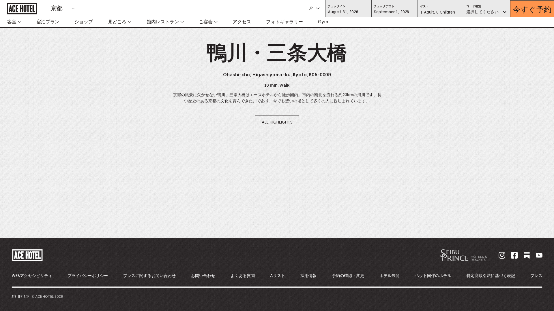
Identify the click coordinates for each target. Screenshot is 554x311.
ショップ (83, 22)
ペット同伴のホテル (433, 276)
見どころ (117, 22)
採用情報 (308, 276)
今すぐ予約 (532, 8)
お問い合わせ (203, 276)
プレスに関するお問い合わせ (149, 276)
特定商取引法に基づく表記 (491, 276)
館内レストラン (163, 22)
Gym (323, 22)
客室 (11, 22)
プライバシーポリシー (88, 276)
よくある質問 (243, 276)
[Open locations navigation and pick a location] (73, 8)
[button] (348, 11)
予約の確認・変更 (348, 276)
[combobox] (487, 12)
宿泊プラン (47, 22)
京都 (56, 8)
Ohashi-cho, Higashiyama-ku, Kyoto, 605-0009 (277, 75)
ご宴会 (206, 22)
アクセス (242, 22)
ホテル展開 (389, 276)
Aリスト (277, 276)
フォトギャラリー (284, 22)
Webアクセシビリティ (32, 276)
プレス (536, 276)
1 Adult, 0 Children (437, 14)
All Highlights (277, 122)
